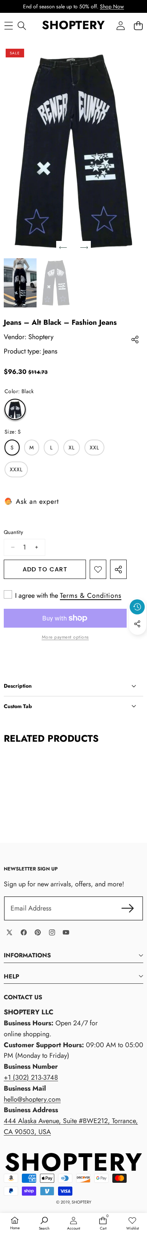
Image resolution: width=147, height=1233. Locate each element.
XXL (94, 447)
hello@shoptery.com (32, 1099)
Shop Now (112, 6)
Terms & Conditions (90, 595)
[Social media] (137, 623)
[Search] (21, 25)
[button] (138, 25)
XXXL (16, 469)
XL (72, 447)
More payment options (65, 637)
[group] (20, 282)
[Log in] (120, 25)
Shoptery (41, 337)
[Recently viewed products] (137, 606)
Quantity (13, 532)
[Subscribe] (127, 908)
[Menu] (8, 25)
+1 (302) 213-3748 (31, 1077)
